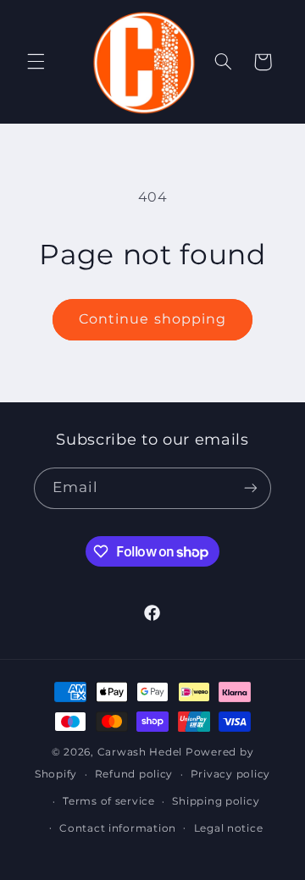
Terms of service (109, 801)
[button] (35, 61)
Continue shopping (152, 319)
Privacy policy (230, 774)
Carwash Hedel (140, 752)
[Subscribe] (250, 488)
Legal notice (228, 828)
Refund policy (134, 774)
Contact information (117, 828)
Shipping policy (215, 801)
